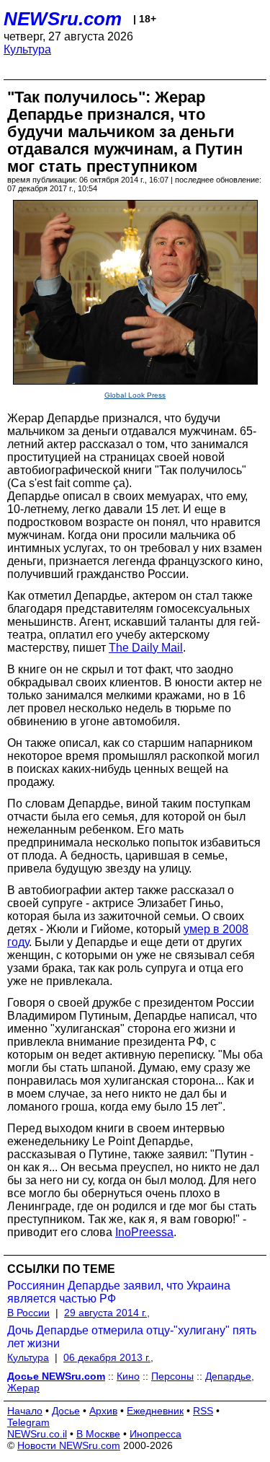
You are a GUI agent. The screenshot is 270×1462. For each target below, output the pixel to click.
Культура (27, 49)
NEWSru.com (63, 19)
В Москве (98, 1434)
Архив (103, 1411)
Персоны (172, 1376)
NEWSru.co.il (37, 1434)
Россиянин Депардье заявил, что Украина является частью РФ (118, 1292)
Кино (128, 1376)
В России (28, 1312)
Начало (24, 1411)
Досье (66, 1411)
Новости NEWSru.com (68, 1445)
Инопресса (155, 1434)
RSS (203, 1411)
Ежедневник (155, 1411)
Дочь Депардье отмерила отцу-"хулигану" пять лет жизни (131, 1336)
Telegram (28, 1422)
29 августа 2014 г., (107, 1312)
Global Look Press (135, 395)
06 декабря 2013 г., (108, 1357)
